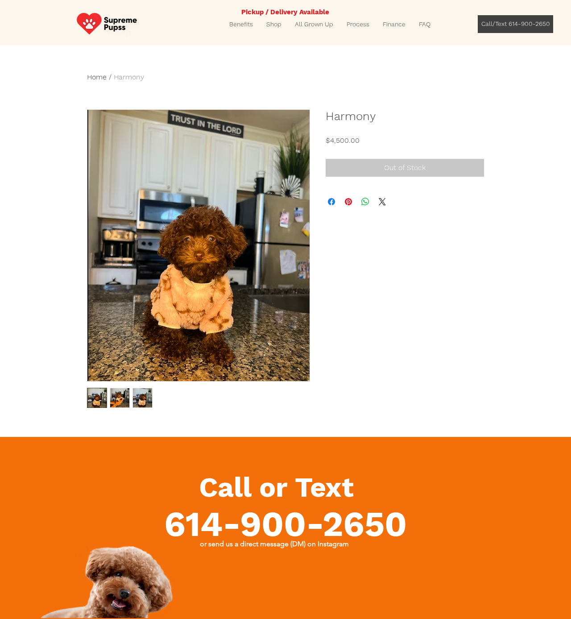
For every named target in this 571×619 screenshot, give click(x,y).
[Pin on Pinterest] (348, 201)
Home (97, 77)
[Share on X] (382, 201)
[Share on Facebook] (331, 201)
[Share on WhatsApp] (365, 201)
